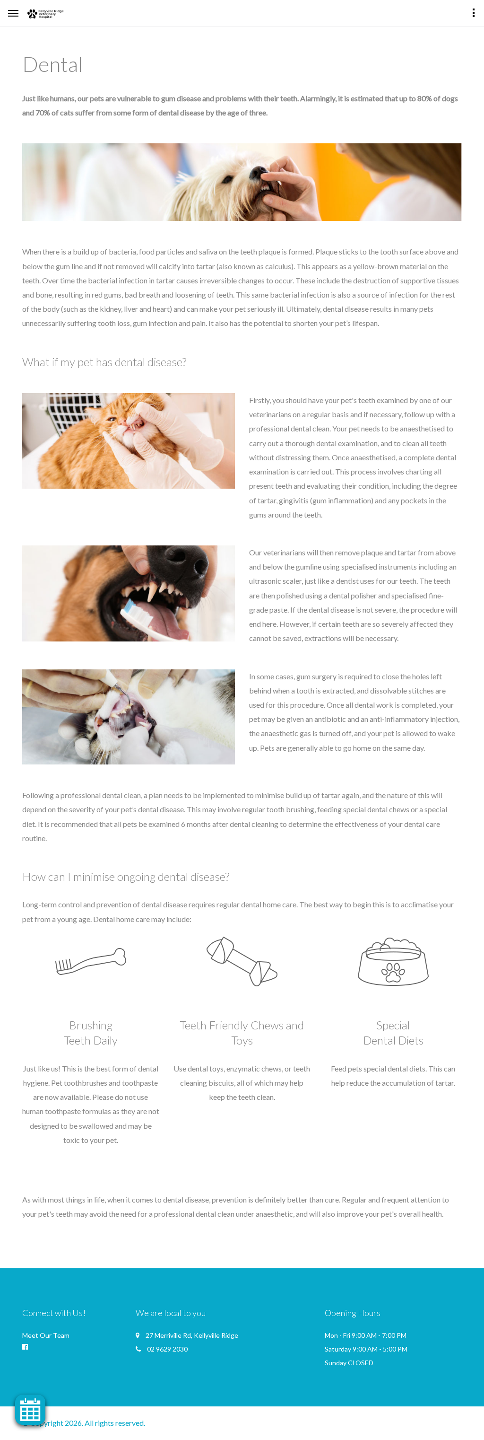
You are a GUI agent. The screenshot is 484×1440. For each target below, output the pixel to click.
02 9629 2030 (167, 1349)
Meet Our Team (45, 1335)
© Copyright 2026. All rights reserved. (83, 1422)
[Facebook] (25, 1346)
